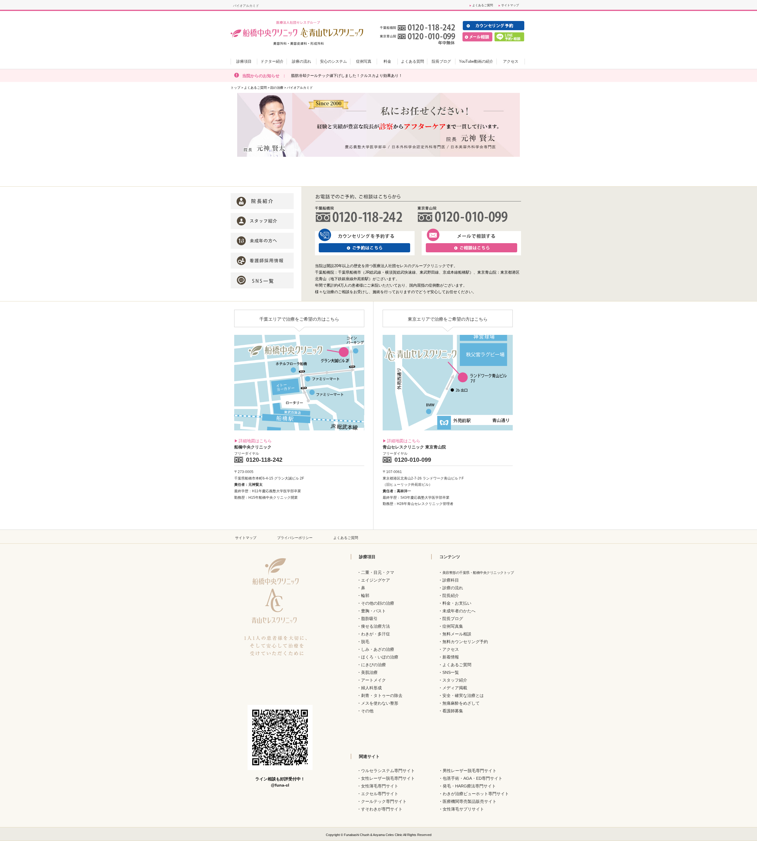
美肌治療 (369, 672)
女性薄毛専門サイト (379, 786)
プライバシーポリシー (295, 538)
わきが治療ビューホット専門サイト (476, 793)
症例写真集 (452, 626)
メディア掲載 (454, 687)
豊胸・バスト (373, 610)
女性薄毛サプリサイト (463, 809)
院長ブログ (452, 618)
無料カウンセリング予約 (465, 641)
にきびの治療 (373, 664)
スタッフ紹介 (454, 680)
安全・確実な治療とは (463, 695)
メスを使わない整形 (379, 703)
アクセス (450, 649)
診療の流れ (452, 587)
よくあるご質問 (482, 5)
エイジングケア (375, 580)
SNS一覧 (450, 672)
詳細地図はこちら (255, 440)
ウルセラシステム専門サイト (388, 770)
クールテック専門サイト (384, 801)
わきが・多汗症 (375, 634)
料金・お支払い (456, 603)
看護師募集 (452, 710)
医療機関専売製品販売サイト (469, 801)
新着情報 (450, 657)
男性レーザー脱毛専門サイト (469, 770)
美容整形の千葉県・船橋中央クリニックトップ (478, 573)
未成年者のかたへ (458, 610)
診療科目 (450, 580)
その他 (367, 710)
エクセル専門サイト (379, 793)
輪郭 (365, 595)
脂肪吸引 (369, 618)
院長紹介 (450, 595)
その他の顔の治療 (377, 603)
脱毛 (365, 641)
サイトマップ (510, 5)
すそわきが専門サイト (381, 809)
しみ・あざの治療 (377, 649)
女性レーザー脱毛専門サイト (388, 778)
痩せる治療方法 (375, 626)
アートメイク (373, 680)
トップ (235, 87)
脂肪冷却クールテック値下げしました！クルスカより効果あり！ (346, 75)
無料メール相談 (456, 634)
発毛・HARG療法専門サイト (469, 786)
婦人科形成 (371, 687)
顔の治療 (276, 87)
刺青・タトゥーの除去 (381, 695)
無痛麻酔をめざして (461, 703)
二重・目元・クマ (377, 572)
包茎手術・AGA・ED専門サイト (472, 778)
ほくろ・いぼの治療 (379, 657)
